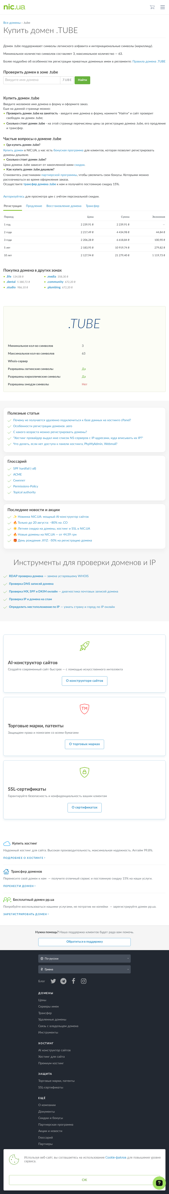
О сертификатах (84, 807)
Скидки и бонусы (50, 1118)
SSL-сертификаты (50, 1087)
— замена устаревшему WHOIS (49, 576)
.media (51, 276)
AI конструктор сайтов (54, 1050)
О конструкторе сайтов (84, 680)
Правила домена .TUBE (148, 61)
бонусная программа (68, 150)
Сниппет (19, 480)
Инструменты (48, 1032)
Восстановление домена (63, 206)
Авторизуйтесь (13, 196)
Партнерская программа (55, 1124)
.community (55, 281)
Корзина (152, 7)
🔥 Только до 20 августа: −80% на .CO (40, 522)
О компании (47, 1105)
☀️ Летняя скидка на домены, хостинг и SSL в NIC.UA (51, 528)
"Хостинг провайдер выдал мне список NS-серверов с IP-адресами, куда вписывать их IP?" (78, 438)
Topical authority (24, 492)
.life (8, 276)
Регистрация (13, 206)
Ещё (42, 1098)
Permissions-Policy (25, 486)
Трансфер (92, 206)
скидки (79, 164)
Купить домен (13, 150)
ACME (17, 474)
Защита (45, 1074)
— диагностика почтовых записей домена (63, 591)
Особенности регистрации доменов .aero (42, 426)
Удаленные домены (52, 1019)
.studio (11, 287)
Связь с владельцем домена (58, 1026)
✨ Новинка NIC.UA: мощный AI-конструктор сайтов (51, 516)
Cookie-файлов (115, 1157)
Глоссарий (45, 1137)
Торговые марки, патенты (56, 1080)
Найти (82, 80)
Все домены (12, 22)
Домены (45, 993)
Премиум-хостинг (51, 1063)
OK (84, 1180)
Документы (46, 1111)
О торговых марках (84, 744)
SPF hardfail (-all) (24, 468)
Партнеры (45, 1144)
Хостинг (46, 1043)
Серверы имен (48, 1006)
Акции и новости (50, 1131)
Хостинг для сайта (51, 1056)
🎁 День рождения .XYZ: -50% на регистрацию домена (52, 540)
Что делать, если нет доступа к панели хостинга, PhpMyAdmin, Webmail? (65, 444)
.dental (10, 281)
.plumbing (54, 287)
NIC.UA (14, 7)
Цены (42, 1000)
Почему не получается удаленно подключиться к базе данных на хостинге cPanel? (72, 420)
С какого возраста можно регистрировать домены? (50, 432)
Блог (42, 981)
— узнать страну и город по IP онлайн (62, 607)
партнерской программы (59, 175)
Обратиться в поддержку (84, 941)
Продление (34, 206)
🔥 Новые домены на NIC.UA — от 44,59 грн (45, 534)
